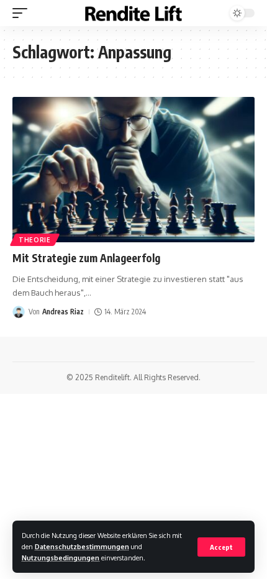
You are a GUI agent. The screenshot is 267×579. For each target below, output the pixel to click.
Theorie (35, 240)
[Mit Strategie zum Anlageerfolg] (133, 169)
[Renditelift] (133, 13)
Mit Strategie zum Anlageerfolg (86, 258)
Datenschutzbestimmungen (82, 546)
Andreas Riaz (63, 311)
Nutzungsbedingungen (60, 558)
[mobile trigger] (23, 13)
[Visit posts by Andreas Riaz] (18, 312)
